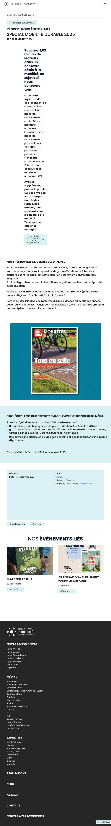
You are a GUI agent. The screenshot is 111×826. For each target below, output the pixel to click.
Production (12, 754)
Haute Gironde (14, 722)
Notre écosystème (16, 655)
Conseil (10, 745)
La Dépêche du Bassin (18, 725)
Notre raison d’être (22, 644)
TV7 (9, 712)
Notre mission (14, 648)
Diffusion (11, 760)
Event (9, 757)
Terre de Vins (13, 700)
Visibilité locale (14, 742)
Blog (10, 784)
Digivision (11, 667)
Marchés (11, 764)
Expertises (14, 737)
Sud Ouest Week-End (17, 706)
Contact (13, 805)
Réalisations (16, 773)
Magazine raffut (19, 579)
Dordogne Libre (14, 693)
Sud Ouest (60, 477)
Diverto (10, 709)
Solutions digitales (16, 748)
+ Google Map (85, 483)
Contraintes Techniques (25, 816)
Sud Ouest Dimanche (17, 684)
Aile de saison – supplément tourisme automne (78, 579)
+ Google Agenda (16, 524)
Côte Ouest (13, 664)
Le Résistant (13, 728)
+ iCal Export (36, 524)
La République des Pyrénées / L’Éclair (25, 690)
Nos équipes (13, 652)
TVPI (9, 715)
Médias (12, 676)
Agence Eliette (14, 661)
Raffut (10, 703)
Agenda (12, 794)
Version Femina (14, 718)
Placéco (11, 697)
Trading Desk (13, 751)
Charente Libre (14, 687)
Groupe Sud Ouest (16, 658)
